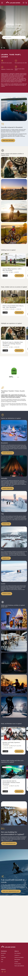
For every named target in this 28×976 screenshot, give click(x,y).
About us (17, 951)
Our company (18, 953)
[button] (2, 3)
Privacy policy (18, 963)
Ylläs (2, 959)
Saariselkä (3, 957)
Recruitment (17, 959)
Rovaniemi (3, 953)
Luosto (2, 955)
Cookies (16, 961)
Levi (2, 961)
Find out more (19, 275)
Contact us (17, 955)
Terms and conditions (19, 965)
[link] (2, 972)
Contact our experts (19, 957)
